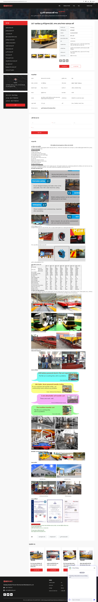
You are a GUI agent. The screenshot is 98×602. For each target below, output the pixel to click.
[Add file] (70, 599)
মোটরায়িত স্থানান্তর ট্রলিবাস (10, 42)
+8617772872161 (15, 100)
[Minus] (94, 568)
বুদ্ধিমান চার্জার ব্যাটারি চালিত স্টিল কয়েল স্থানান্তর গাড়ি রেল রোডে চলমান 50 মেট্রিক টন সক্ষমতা (85, 565)
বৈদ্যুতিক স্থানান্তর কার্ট (10, 45)
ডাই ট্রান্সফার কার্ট (52, 536)
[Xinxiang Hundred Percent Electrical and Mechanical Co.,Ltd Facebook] (83, 1)
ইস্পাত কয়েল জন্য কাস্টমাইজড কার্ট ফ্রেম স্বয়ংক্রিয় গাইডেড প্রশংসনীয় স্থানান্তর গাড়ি (36, 565)
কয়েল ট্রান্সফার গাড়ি (42, 536)
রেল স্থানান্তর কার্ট (9, 33)
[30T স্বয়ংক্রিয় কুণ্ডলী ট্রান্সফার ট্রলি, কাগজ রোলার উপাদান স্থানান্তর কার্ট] (44, 39)
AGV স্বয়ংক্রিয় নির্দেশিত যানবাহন (11, 36)
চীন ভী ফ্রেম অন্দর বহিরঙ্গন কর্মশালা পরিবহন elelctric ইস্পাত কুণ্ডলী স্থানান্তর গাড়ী (69, 565)
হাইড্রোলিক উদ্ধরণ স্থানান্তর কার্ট (11, 61)
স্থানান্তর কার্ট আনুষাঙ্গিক (10, 70)
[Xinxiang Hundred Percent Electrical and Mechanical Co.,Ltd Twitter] (85, 1)
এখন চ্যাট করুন (64, 66)
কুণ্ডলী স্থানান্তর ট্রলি (63, 536)
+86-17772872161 (14, 98)
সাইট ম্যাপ (62, 588)
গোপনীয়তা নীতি (63, 590)
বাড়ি (32, 15)
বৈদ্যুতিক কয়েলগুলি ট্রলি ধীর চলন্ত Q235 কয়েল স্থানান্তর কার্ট (52, 564)
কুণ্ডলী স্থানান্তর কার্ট (37, 15)
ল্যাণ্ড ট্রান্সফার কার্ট (9, 64)
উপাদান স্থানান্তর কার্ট (9, 48)
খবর (61, 582)
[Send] (94, 599)
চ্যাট (15, 105)
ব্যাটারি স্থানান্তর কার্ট (9, 27)
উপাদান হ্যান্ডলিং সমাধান (9, 58)
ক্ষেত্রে (62, 585)
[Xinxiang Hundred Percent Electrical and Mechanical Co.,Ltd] (8, 5)
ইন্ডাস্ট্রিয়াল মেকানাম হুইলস (10, 39)
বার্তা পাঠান (39, 132)
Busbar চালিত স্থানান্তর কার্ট (11, 67)
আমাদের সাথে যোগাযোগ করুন (53, 590)
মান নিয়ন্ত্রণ (50, 588)
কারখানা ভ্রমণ (51, 585)
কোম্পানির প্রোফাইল (52, 582)
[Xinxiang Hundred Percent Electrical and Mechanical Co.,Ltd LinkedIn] (88, 1)
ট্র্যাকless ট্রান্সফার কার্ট (10, 30)
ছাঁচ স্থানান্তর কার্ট (9, 55)
